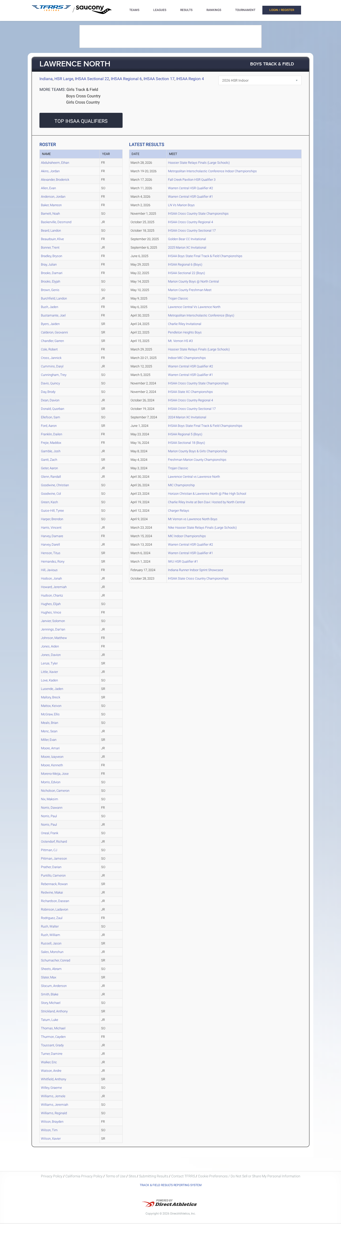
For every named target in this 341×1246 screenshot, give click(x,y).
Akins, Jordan (50, 171)
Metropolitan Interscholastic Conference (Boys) (201, 315)
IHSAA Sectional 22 (92, 78)
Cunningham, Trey (53, 375)
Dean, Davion (50, 400)
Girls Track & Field (82, 89)
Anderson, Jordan (53, 196)
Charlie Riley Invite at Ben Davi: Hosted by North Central (206, 502)
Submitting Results (153, 1176)
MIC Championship (181, 485)
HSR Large (63, 78)
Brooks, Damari (51, 273)
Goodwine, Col (51, 493)
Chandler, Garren (52, 341)
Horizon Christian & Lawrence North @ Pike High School (207, 493)
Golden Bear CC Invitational (187, 239)
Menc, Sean (49, 731)
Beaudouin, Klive (52, 239)
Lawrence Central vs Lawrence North (194, 476)
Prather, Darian (51, 867)
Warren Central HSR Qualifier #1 (190, 196)
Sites (132, 1176)
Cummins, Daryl (52, 366)
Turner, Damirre (51, 1054)
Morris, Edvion (50, 782)
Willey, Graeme (51, 1088)
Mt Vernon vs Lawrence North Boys (192, 519)
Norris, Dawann (51, 807)
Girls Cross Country (83, 102)
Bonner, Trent (50, 247)
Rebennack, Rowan (54, 884)
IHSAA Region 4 (190, 78)
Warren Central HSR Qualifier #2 (190, 188)
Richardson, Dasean (55, 901)
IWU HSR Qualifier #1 (183, 561)
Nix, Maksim (49, 799)
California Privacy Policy (84, 1176)
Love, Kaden (49, 680)
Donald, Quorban (52, 409)
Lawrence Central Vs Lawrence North (194, 307)
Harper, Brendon (52, 519)
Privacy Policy (51, 1176)
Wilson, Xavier (51, 1138)
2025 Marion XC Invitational (187, 247)
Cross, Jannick (51, 358)
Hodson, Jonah (51, 578)
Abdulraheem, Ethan (55, 162)
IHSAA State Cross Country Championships (198, 578)
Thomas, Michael (53, 1028)
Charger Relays (178, 510)
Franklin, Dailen (51, 434)
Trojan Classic (178, 298)
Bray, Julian (49, 264)
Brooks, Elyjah (50, 281)
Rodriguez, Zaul (51, 918)
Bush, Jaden (49, 307)
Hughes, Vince (51, 612)
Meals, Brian (49, 723)
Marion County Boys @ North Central (193, 281)
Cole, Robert (49, 349)
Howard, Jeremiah (54, 587)
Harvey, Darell (50, 544)
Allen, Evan (48, 188)
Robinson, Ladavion (54, 909)
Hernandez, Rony (52, 561)
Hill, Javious (49, 570)
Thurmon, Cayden (53, 1037)
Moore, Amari (50, 748)
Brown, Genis (50, 290)
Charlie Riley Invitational (184, 324)
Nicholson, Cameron (55, 790)
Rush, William (50, 935)
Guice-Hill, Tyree (52, 510)
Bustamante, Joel (53, 315)
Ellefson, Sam (50, 417)
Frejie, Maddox (51, 443)
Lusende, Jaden (52, 689)
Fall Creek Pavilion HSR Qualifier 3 (191, 179)
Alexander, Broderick (55, 179)
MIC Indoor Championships (187, 536)
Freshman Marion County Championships (197, 460)
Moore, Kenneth (52, 765)
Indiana (46, 78)
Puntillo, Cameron (53, 875)
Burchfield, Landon (54, 298)
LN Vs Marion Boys (181, 205)
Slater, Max (48, 977)
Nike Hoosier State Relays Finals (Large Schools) (202, 527)
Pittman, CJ (49, 850)
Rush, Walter (50, 926)
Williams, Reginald (54, 1113)
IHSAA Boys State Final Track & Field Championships (205, 256)
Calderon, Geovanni (54, 332)
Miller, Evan (48, 740)
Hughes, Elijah (51, 604)
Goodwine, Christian (55, 485)
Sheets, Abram (51, 969)
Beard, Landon (51, 230)
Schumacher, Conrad (55, 960)
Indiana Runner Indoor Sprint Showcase (195, 570)
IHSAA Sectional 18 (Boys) (186, 443)
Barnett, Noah (50, 213)
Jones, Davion (51, 655)
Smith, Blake (49, 994)
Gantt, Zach (49, 460)
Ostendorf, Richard (54, 841)
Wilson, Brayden (52, 1121)
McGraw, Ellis (50, 714)
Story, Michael (50, 1003)
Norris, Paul (49, 816)
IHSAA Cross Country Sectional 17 (192, 230)
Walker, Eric (49, 1062)
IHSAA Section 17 (159, 78)
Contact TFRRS (183, 1176)
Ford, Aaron (49, 426)
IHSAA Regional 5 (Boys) (185, 434)
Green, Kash (49, 502)
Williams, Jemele (53, 1096)
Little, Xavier (49, 672)
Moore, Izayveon (52, 757)
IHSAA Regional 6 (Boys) (185, 264)
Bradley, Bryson (51, 256)
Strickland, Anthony (54, 1011)
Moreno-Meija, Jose (55, 774)
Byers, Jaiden (50, 324)
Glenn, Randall (51, 476)
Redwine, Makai (52, 892)
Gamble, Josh (50, 451)
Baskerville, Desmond (56, 222)
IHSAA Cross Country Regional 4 (190, 222)
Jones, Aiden (50, 646)
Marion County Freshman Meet (189, 290)
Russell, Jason (51, 943)
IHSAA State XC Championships (190, 392)
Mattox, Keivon (51, 706)
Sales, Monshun (52, 952)
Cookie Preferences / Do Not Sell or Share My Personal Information (249, 1176)
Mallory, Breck (50, 697)
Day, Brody (48, 392)
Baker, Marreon (51, 205)
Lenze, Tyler (49, 663)
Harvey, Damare (52, 536)
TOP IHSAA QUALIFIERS (81, 121)
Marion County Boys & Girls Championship (197, 451)
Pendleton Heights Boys (185, 332)
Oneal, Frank (49, 833)
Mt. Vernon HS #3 (180, 341)
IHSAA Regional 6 (126, 78)
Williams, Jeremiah (54, 1104)
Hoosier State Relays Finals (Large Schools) (199, 162)
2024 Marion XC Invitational (187, 417)
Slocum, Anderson (54, 986)
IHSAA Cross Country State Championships (198, 213)
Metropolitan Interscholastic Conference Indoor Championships (212, 171)
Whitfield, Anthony (53, 1079)
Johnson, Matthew (54, 638)
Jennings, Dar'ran (53, 629)
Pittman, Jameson (54, 858)
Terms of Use (116, 1176)
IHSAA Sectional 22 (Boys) (186, 273)
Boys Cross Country (83, 96)
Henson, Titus (50, 553)
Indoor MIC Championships (187, 358)
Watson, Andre (51, 1071)
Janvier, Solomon (53, 621)
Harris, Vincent (51, 527)
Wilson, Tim (49, 1130)
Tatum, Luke (49, 1020)
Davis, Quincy (50, 383)
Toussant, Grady (52, 1045)
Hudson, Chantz (52, 595)
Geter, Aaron (49, 468)
